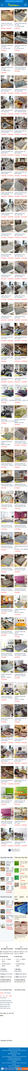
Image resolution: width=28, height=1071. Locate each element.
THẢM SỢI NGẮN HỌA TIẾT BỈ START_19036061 (7, 464)
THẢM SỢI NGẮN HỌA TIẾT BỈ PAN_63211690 (20, 505)
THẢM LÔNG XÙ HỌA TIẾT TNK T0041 (19, 276)
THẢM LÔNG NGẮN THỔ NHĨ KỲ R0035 (7, 739)
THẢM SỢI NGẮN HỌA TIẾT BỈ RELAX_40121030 (20, 485)
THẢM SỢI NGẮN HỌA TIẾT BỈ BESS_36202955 (7, 610)
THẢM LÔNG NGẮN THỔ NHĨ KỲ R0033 (7, 760)
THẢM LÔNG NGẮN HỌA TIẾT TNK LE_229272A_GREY (7, 47)
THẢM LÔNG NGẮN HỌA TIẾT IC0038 (20, 338)
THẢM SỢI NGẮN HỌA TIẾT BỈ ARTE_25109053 (7, 654)
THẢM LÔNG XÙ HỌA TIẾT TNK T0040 (19, 255)
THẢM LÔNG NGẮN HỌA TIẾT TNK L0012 (20, 90)
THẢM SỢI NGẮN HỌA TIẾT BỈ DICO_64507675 (20, 589)
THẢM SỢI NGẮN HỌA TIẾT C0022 (19, 822)
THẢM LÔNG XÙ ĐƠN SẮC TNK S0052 (6, 317)
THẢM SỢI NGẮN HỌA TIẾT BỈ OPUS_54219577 (7, 526)
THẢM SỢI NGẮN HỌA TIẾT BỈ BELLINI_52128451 (19, 611)
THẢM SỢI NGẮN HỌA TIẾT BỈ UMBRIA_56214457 (19, 421)
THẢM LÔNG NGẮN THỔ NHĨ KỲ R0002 (20, 781)
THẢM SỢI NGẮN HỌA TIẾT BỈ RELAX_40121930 (7, 485)
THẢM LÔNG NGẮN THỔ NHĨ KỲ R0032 (20, 760)
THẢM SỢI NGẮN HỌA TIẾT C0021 (6, 843)
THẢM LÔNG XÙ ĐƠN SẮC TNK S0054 (19, 296)
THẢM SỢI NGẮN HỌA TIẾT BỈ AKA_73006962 (6, 697)
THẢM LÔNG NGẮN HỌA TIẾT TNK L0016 (7, 111)
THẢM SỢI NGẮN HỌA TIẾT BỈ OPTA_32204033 (7, 569)
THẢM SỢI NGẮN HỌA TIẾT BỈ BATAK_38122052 (19, 633)
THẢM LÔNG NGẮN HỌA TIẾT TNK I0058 (7, 131)
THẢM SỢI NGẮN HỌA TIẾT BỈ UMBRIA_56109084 (6, 443)
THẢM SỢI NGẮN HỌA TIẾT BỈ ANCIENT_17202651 (6, 676)
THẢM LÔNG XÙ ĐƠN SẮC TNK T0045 (19, 234)
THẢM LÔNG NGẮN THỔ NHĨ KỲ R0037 (7, 719)
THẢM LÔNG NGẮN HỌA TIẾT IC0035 (20, 358)
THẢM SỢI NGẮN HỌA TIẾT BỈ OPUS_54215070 (7, 547)
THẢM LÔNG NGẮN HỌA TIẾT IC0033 (7, 379)
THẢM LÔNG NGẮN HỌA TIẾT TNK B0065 (7, 193)
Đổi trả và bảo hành (5, 1004)
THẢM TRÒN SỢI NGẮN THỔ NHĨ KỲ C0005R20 (6, 822)
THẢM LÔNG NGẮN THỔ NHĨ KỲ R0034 (20, 739)
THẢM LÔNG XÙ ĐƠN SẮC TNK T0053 (6, 234)
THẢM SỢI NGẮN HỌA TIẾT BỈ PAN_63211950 (6, 505)
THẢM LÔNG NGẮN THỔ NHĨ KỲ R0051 (7, 152)
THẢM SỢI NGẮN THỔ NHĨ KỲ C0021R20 (6, 801)
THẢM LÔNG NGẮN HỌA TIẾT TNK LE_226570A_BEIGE (20, 25)
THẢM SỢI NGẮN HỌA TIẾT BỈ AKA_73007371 (20, 675)
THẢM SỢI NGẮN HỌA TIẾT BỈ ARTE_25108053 (20, 654)
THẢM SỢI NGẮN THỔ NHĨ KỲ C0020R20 (19, 801)
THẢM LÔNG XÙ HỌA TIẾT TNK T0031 (6, 276)
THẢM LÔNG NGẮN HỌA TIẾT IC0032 (20, 379)
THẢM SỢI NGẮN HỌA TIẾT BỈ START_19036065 (20, 442)
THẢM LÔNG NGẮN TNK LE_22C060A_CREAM (20, 68)
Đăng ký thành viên (5, 1006)
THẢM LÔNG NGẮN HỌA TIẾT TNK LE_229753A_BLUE (20, 47)
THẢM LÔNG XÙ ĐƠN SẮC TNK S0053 (6, 90)
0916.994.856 (3, 971)
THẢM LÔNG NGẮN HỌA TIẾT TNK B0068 (7, 214)
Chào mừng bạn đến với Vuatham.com (14, 1)
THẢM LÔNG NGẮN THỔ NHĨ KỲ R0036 (20, 719)
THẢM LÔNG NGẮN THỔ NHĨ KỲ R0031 (7, 781)
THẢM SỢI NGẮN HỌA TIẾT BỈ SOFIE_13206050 (20, 464)
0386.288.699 (18, 971)
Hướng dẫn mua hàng (5, 1000)
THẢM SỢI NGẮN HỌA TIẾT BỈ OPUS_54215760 (20, 526)
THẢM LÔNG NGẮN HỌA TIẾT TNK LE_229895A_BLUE (7, 69)
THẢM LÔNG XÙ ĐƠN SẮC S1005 (19, 317)
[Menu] (2, 5)
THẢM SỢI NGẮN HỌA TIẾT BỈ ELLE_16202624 (7, 589)
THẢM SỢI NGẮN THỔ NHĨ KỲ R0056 (6, 173)
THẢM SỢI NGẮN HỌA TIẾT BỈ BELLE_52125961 (7, 632)
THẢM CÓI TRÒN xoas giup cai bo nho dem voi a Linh (7, 25)
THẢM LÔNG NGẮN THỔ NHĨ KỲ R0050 (20, 131)
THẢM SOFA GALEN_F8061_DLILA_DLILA (8, 420)
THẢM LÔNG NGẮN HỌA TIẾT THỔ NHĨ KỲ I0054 (20, 111)
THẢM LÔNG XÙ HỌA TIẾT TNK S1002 (19, 214)
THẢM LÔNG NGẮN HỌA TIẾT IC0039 (7, 338)
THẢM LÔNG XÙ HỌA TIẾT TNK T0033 (6, 296)
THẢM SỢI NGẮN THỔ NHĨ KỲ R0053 (19, 152)
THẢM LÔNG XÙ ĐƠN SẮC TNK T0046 (6, 255)
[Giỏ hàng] (25, 5)
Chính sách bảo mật (5, 1008)
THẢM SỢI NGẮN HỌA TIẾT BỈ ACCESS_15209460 (19, 698)
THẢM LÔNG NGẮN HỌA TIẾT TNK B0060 (20, 193)
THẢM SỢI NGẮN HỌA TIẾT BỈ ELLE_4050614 (20, 569)
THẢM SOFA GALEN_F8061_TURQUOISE (7, 399)
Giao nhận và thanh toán (6, 1002)
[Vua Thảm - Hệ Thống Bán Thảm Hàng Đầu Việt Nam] (13, 5)
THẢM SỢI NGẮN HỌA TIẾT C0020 (19, 843)
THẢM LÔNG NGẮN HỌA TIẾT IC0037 (7, 358)
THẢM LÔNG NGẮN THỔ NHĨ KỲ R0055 (20, 173)
